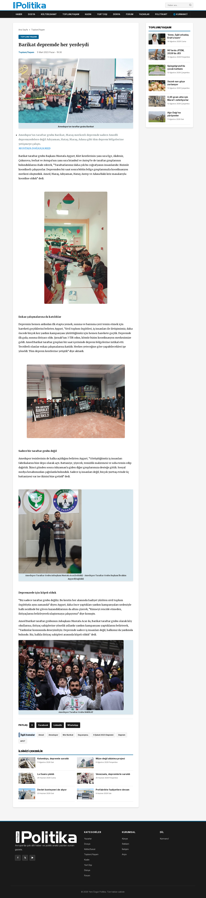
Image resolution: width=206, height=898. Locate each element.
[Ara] (190, 5)
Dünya (116, 14)
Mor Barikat (68, 735)
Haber (19, 14)
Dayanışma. (83, 735)
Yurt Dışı (102, 14)
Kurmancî (164, 838)
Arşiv (124, 854)
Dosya (31, 14)
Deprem (121, 735)
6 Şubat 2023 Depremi (103, 735)
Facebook (43, 725)
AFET (22, 741)
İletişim (125, 849)
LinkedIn (58, 725)
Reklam (125, 843)
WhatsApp (72, 725)
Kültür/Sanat (49, 14)
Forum (129, 14)
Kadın (88, 14)
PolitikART (161, 14)
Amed (41, 735)
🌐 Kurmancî (180, 14)
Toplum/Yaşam (71, 14)
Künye (125, 838)
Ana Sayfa (23, 29)
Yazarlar (144, 14)
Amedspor (53, 735)
